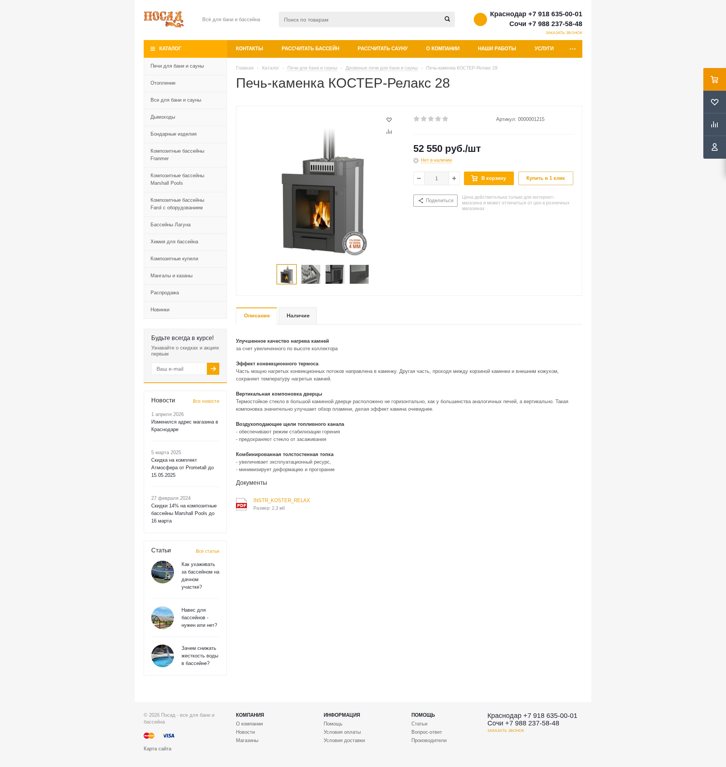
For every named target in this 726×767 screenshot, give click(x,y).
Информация (342, 715)
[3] (431, 119)
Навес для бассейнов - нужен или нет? (199, 617)
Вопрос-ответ (426, 732)
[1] (416, 119)
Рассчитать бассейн (310, 48)
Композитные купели (174, 258)
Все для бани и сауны (175, 100)
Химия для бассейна (174, 241)
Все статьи (207, 551)
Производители (429, 740)
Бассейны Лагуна (170, 224)
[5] (445, 119)
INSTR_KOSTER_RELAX (281, 500)
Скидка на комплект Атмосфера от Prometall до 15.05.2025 (182, 467)
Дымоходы (162, 117)
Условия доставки (344, 740)
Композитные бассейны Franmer (177, 154)
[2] (424, 119)
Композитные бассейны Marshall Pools (177, 179)
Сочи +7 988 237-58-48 (545, 24)
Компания (250, 715)
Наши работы (497, 48)
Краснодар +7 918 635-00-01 (536, 14)
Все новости (206, 401)
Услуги (544, 48)
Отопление (162, 83)
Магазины (247, 740)
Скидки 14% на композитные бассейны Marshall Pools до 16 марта (184, 513)
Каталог (170, 48)
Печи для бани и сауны (177, 66)
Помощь (423, 715)
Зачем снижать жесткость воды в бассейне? (200, 655)
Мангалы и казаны (171, 275)
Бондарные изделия (173, 134)
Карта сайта (157, 749)
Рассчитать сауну (383, 48)
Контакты (249, 48)
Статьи (419, 724)
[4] (438, 119)
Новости (245, 732)
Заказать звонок (564, 33)
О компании (442, 48)
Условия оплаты (342, 732)
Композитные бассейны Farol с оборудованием (177, 203)
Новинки (159, 309)
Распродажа (164, 292)
